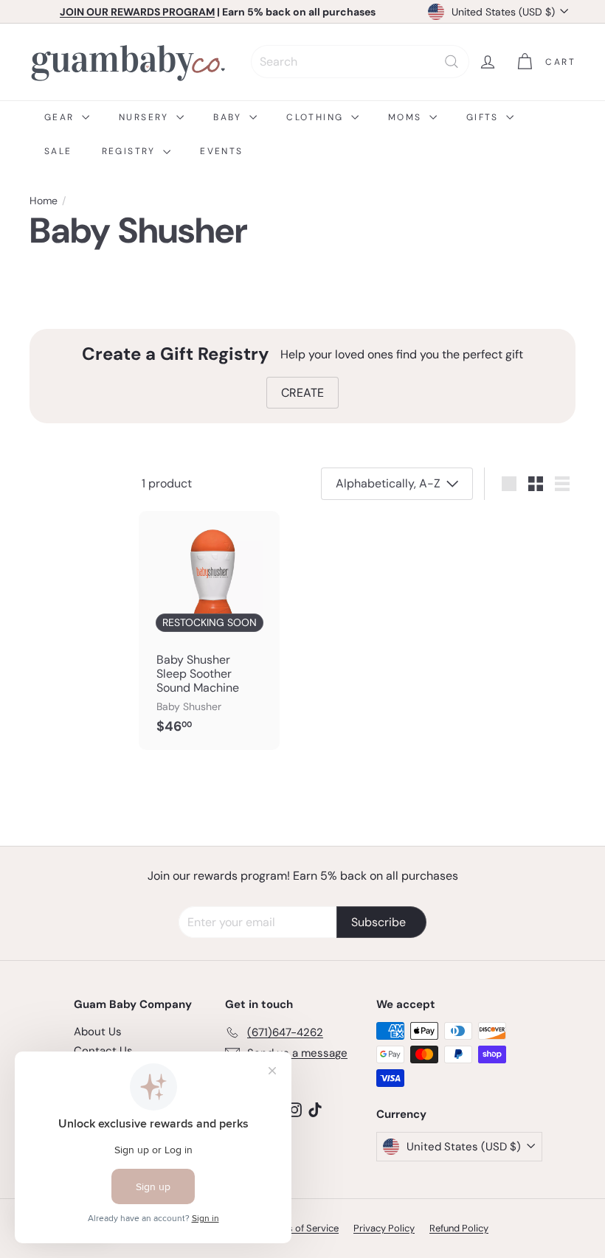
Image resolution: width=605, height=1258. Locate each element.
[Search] (451, 61)
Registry (131, 151)
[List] (562, 483)
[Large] (509, 483)
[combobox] (360, 61)
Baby (229, 117)
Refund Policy (458, 1228)
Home (44, 201)
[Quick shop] (270, 521)
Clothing (317, 117)
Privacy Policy (384, 1228)
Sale (58, 151)
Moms (407, 117)
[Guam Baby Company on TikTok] (315, 1109)
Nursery (146, 117)
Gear (61, 117)
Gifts (484, 117)
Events (221, 151)
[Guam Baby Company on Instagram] (294, 1109)
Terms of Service (302, 1228)
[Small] (535, 483)
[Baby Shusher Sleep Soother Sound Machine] (209, 630)
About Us (98, 1031)
